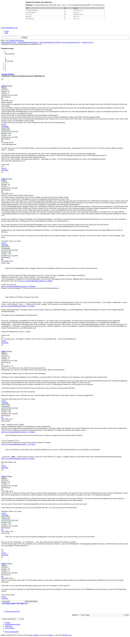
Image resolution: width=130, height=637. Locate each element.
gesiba (3, 86)
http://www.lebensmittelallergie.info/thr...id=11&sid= (18, 306)
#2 (2, 141)
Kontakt (7, 622)
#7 (2, 489)
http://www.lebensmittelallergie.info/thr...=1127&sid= (18, 444)
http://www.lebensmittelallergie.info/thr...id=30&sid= (36, 281)
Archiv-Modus (9, 628)
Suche (7, 31)
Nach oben (8, 626)
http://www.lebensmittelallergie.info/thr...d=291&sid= (18, 286)
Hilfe (6, 33)
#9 (2, 576)
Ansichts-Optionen (7, 74)
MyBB (50, 635)
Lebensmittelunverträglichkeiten (27, 42)
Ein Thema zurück (9, 603)
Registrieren (20, 40)
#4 (2, 259)
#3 (2, 192)
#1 (2, 99)
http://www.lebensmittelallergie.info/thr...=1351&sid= (18, 432)
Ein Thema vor (22, 603)
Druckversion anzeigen (12, 611)
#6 (2, 417)
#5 (2, 364)
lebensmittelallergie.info (8, 42)
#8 (2, 529)
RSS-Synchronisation (12, 632)
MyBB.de (36, 635)
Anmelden (12, 40)
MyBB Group (67, 635)
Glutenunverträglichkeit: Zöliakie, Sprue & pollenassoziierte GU (59, 42)
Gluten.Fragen (86, 42)
